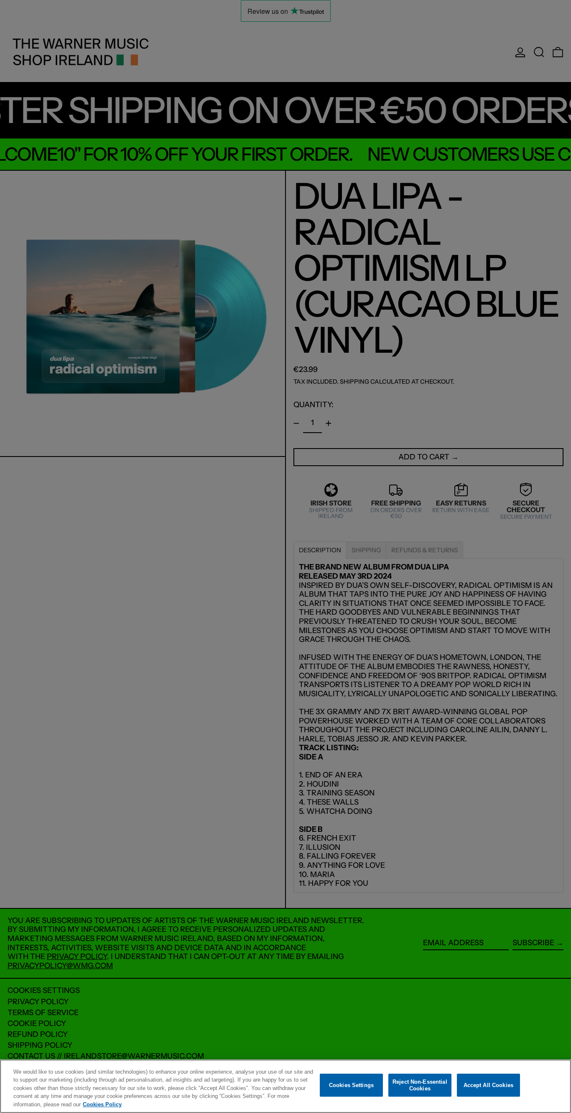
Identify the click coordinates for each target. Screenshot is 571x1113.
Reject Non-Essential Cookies (420, 1085)
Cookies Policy (102, 1104)
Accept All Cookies (488, 1085)
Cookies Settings (351, 1085)
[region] (285, 1086)
